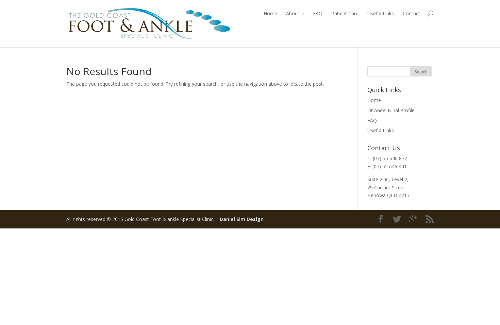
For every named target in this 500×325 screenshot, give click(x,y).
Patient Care (345, 13)
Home (270, 13)
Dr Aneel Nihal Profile (391, 110)
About (292, 13)
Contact (411, 13)
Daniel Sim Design (242, 219)
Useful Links (380, 13)
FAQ (317, 13)
